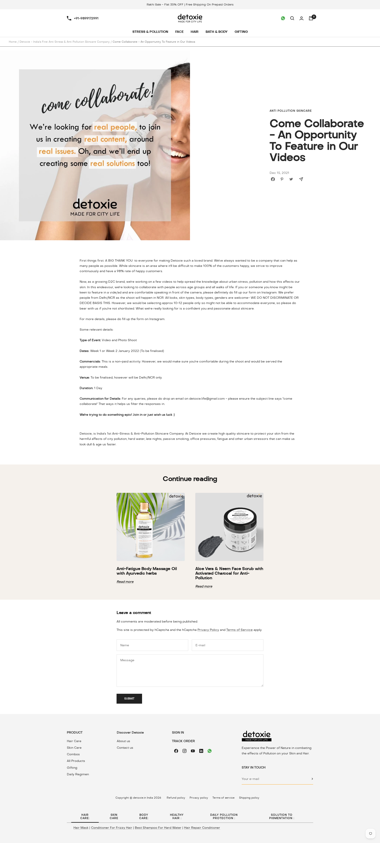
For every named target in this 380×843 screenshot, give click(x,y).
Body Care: (143, 816)
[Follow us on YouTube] (193, 751)
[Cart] (311, 18)
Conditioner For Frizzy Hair (111, 828)
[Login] (301, 18)
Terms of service (223, 797)
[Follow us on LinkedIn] (201, 751)
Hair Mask (80, 828)
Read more (125, 582)
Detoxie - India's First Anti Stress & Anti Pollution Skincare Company (65, 42)
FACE (179, 32)
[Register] (312, 779)
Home (13, 42)
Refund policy (176, 797)
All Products (76, 761)
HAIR (195, 32)
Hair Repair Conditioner (202, 828)
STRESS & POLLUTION (150, 32)
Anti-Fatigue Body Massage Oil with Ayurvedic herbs (147, 571)
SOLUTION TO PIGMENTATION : (281, 816)
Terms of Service (239, 630)
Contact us (125, 748)
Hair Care (74, 741)
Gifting (72, 768)
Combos (73, 754)
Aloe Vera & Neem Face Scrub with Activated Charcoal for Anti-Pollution (229, 573)
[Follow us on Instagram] (184, 751)
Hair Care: (85, 816)
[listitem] (273, 179)
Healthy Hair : (177, 816)
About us (123, 741)
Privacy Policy (208, 630)
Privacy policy (199, 797)
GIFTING (241, 32)
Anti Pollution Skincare (291, 111)
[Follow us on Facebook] (176, 751)
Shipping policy (249, 797)
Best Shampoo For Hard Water (158, 828)
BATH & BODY (217, 32)
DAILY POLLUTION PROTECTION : (224, 816)
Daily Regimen (78, 774)
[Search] (292, 18)
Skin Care (74, 748)
